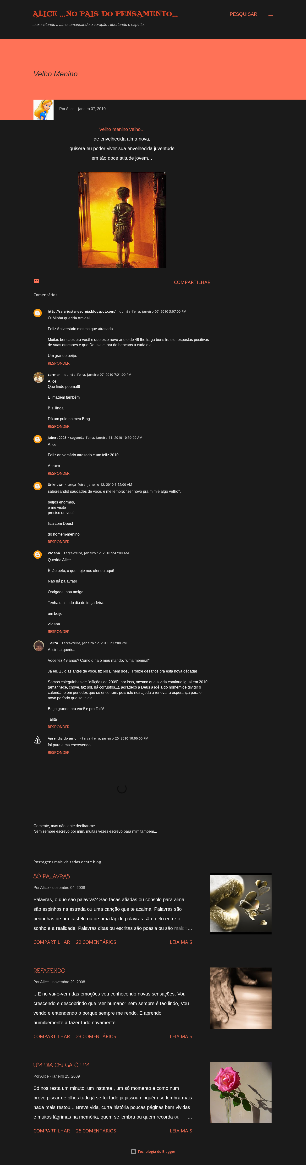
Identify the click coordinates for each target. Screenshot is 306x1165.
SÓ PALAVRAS (51, 876)
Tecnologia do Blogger (156, 1151)
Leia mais (181, 942)
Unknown (55, 484)
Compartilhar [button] (192, 282)
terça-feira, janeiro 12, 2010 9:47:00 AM (96, 553)
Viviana (54, 553)
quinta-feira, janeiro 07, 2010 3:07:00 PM (152, 311)
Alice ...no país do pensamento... (105, 14)
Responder (59, 363)
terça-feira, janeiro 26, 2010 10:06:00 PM (115, 738)
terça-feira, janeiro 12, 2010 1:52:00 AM (99, 484)
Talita (53, 643)
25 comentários (96, 1130)
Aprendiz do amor (63, 738)
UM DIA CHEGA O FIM (61, 1065)
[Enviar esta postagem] (36, 282)
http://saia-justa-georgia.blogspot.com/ (81, 311)
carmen (54, 374)
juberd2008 (57, 437)
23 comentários (96, 1036)
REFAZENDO (49, 971)
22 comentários (96, 942)
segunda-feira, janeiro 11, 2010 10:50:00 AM (106, 437)
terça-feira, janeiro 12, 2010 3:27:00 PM (94, 643)
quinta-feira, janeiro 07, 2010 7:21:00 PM (97, 374)
